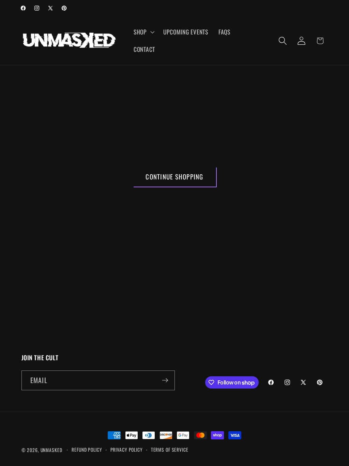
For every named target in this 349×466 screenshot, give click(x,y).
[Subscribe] (165, 380)
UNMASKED (51, 450)
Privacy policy (126, 449)
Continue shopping (174, 176)
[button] (143, 32)
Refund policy (87, 449)
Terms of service (169, 449)
